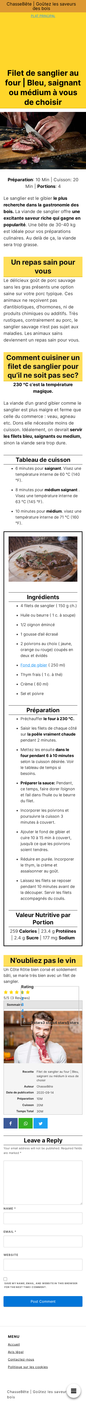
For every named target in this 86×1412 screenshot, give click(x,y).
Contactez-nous (21, 1359)
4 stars (61, 1022)
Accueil (14, 1344)
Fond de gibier (34, 665)
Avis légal (16, 1352)
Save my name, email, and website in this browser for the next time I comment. (40, 1285)
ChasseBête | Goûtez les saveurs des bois (41, 6)
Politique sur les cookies (28, 1367)
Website (11, 1255)
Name (10, 1208)
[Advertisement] (43, 43)
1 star (26, 1022)
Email (10, 1231)
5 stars (73, 1022)
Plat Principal (43, 16)
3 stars (49, 1022)
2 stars (37, 1022)
